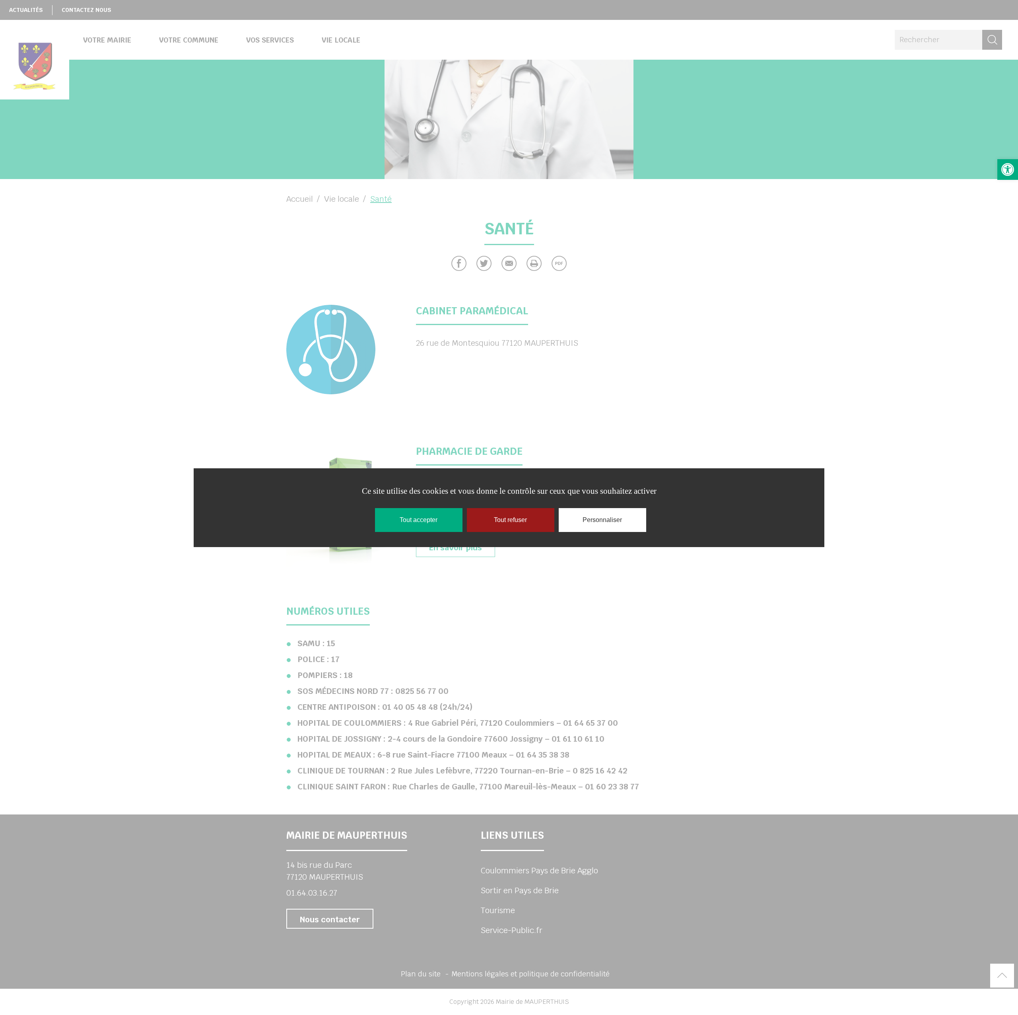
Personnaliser (602, 519)
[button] (1007, 169)
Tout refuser (510, 519)
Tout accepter (418, 519)
